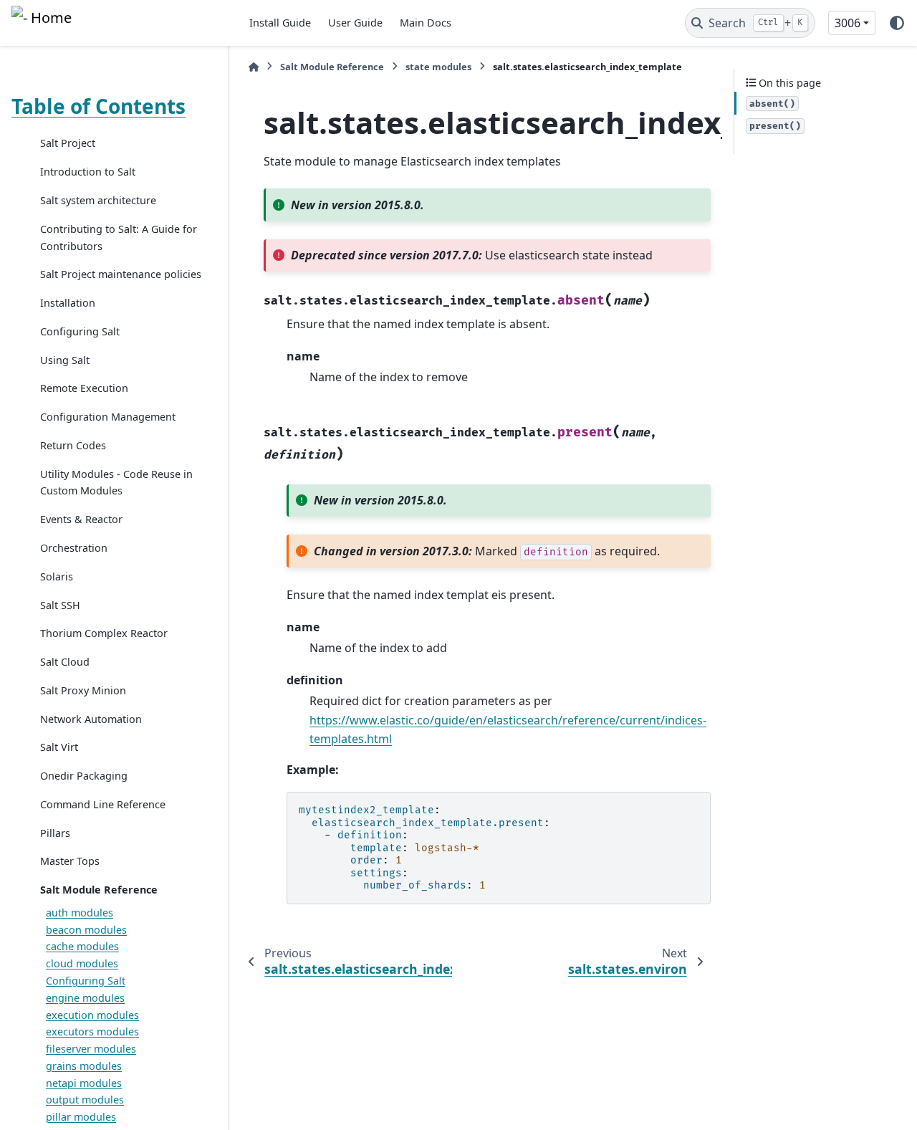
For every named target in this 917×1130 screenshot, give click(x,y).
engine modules (85, 998)
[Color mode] (897, 23)
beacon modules (86, 930)
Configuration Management (108, 417)
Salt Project (67, 143)
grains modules (84, 1066)
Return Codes (73, 445)
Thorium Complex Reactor (104, 634)
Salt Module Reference (99, 890)
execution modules (92, 1015)
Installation (67, 303)
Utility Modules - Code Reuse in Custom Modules (116, 482)
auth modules (79, 912)
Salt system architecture (98, 201)
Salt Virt (59, 748)
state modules (438, 66)
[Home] (254, 67)
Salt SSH (60, 605)
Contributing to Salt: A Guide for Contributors (118, 237)
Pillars (55, 833)
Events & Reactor (81, 520)
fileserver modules (91, 1049)
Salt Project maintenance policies (120, 275)
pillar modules (81, 1117)
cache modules (82, 947)
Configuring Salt (80, 331)
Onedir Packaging (84, 776)
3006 (847, 23)
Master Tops (70, 861)
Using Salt (65, 360)
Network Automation (91, 719)
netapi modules (84, 1083)
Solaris (56, 576)
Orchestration (73, 548)
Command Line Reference (102, 804)
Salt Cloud (65, 662)
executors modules (92, 1032)
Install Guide (280, 22)
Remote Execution (84, 389)
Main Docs (425, 22)
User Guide (355, 22)
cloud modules (82, 964)
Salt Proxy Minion (83, 690)
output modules (85, 1100)
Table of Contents (98, 106)
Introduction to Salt (87, 172)
